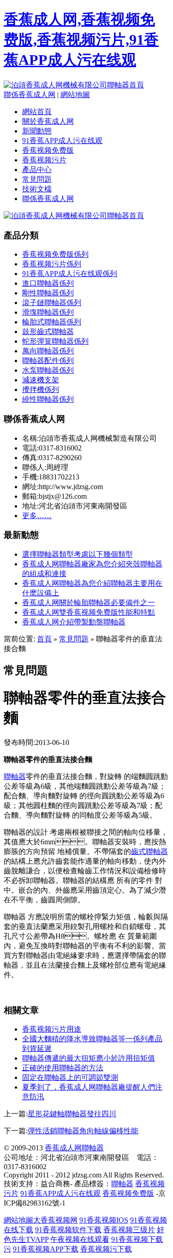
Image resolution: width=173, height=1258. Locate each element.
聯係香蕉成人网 (29, 94)
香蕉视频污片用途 (51, 1029)
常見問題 (37, 179)
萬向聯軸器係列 (48, 351)
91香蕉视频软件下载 (68, 1230)
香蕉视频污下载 (106, 1249)
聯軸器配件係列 (48, 360)
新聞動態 (37, 131)
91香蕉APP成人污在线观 (62, 140)
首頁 (44, 639)
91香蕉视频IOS (103, 1220)
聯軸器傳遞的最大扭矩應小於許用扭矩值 (88, 1058)
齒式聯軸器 (149, 851)
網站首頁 (37, 111)
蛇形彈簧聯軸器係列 (55, 341)
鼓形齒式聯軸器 (48, 331)
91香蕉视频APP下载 (45, 1249)
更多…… (37, 515)
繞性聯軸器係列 (48, 399)
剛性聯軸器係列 (48, 293)
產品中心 (37, 169)
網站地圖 (75, 94)
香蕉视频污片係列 (51, 264)
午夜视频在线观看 (79, 1239)
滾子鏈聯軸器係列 (51, 302)
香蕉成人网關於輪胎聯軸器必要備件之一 (88, 602)
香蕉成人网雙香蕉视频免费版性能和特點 (88, 612)
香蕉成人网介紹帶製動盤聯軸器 (73, 622)
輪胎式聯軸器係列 (51, 322)
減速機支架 (40, 380)
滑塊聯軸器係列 (48, 312)
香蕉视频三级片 (129, 1230)
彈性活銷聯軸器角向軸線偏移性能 (83, 1131)
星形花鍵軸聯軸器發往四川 (72, 1114)
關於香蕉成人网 (48, 121)
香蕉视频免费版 (48, 150)
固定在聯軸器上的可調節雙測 (70, 1077)
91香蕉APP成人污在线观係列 (69, 273)
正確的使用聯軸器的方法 (62, 1068)
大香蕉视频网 (55, 1220)
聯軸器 (15, 776)
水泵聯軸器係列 (48, 370)
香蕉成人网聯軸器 (74, 1148)
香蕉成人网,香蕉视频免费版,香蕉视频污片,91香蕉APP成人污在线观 (81, 39)
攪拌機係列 (40, 389)
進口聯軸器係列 (48, 283)
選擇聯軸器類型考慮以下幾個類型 (77, 554)
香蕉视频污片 (44, 160)
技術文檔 (37, 189)
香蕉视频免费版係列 (55, 254)
